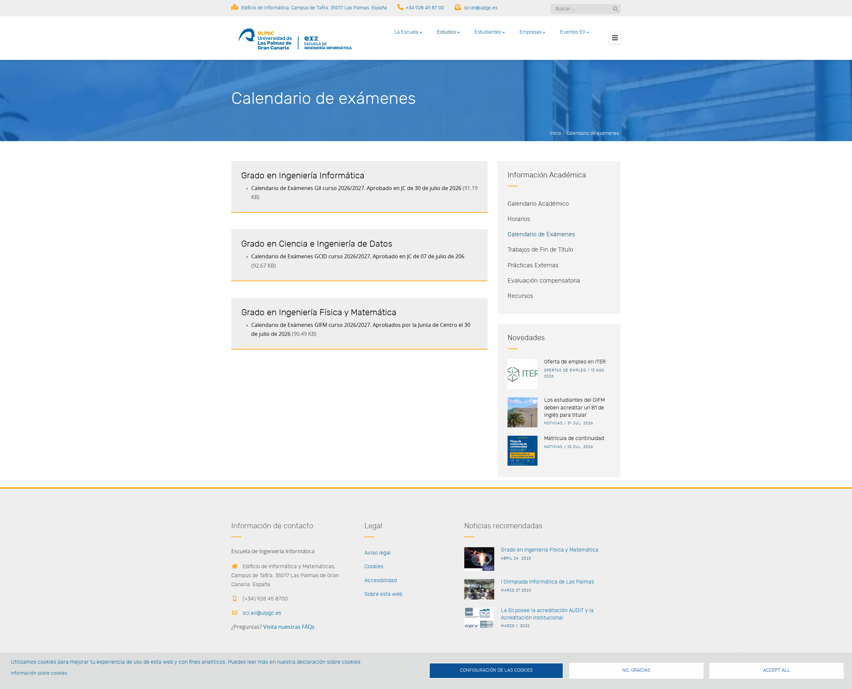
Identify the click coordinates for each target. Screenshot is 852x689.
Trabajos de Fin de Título (540, 250)
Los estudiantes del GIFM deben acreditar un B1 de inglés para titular (574, 407)
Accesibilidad (380, 580)
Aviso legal (377, 553)
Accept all (776, 670)
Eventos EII (572, 32)
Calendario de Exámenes (541, 235)
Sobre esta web (383, 594)
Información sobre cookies (39, 673)
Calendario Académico (538, 204)
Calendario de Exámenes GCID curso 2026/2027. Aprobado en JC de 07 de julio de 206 (357, 256)
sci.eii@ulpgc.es (261, 613)
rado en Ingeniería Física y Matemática (551, 550)
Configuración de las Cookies (496, 670)
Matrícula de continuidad (574, 438)
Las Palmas (579, 581)
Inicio (555, 133)
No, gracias (636, 670)
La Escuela (406, 32)
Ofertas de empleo (565, 370)
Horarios (519, 219)
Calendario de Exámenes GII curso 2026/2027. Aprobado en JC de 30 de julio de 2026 (356, 188)
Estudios (446, 32)
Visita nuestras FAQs (289, 627)
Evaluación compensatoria (544, 281)
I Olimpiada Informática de (533, 581)
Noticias (553, 423)
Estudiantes (488, 32)
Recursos (520, 296)
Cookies (373, 566)
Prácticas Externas (533, 266)
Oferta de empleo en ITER (575, 361)
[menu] (615, 38)
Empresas (530, 32)
